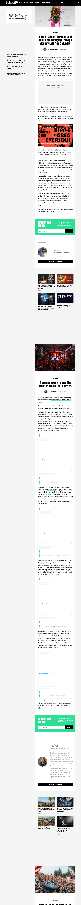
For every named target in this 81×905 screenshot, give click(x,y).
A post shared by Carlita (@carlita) (56, 482)
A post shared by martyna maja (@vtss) (55, 695)
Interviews (37, 2)
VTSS (47, 631)
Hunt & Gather (42, 176)
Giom (64, 200)
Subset (40, 152)
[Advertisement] (19, 37)
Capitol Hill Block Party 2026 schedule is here (17, 67)
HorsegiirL (41, 560)
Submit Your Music (47, 2)
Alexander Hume (54, 49)
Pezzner (45, 152)
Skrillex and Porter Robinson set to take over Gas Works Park (16, 73)
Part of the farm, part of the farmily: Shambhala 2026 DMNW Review (16, 61)
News (31, 2)
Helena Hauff (51, 490)
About (62, 2)
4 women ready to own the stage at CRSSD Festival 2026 (16, 55)
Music (20, 2)
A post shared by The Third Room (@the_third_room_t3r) (55, 555)
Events (26, 2)
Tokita (53, 152)
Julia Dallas (53, 391)
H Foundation (62, 66)
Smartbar (46, 190)
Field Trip (50, 167)
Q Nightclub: (43, 167)
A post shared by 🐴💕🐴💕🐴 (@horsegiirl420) (55, 626)
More (56, 2)
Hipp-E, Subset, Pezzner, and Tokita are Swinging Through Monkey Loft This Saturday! (18, 17)
